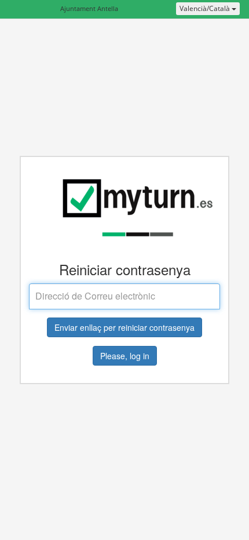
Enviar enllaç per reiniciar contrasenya (124, 327)
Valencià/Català (206, 8)
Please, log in (124, 356)
